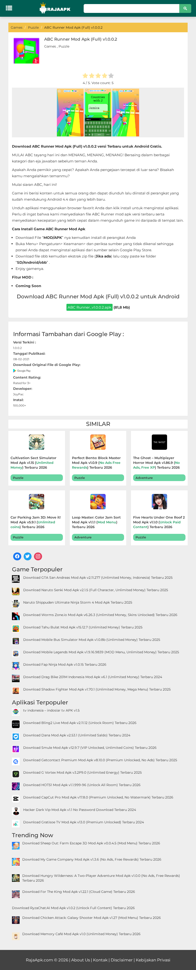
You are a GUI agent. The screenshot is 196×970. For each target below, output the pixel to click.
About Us (80, 960)
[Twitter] (27, 556)
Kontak (100, 960)
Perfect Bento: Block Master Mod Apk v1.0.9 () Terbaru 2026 (96, 463)
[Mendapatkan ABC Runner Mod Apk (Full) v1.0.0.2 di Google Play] (22, 370)
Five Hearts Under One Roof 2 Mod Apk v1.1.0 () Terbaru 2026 (159, 522)
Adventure (144, 478)
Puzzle (64, 46)
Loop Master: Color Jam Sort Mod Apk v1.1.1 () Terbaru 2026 (96, 522)
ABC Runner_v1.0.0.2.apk (89, 307)
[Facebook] (17, 556)
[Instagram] (38, 556)
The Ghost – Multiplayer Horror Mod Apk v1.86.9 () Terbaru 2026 (156, 463)
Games (50, 46)
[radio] (85, 76)
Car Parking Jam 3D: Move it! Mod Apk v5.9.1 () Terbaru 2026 (36, 522)
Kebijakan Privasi (153, 960)
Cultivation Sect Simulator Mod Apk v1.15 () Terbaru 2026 (33, 463)
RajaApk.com (39, 960)
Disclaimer (122, 960)
